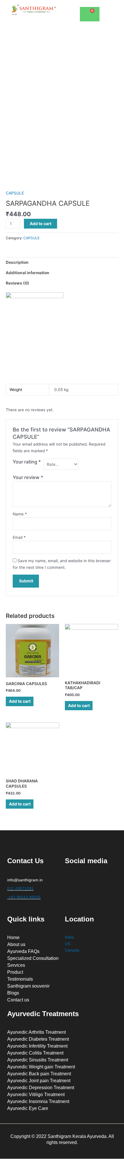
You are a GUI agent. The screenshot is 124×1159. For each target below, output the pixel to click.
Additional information (27, 272)
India (69, 937)
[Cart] (89, 14)
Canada (72, 950)
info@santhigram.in (25, 880)
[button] (109, 8)
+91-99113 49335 (24, 897)
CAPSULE (15, 193)
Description (17, 262)
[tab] (62, 262)
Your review (28, 477)
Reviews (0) (17, 283)
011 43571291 (20, 889)
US (67, 944)
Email (19, 537)
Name (20, 514)
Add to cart (40, 223)
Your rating (27, 462)
